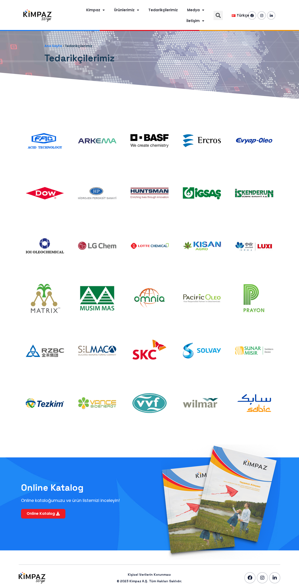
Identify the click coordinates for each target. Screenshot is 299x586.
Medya (193, 9)
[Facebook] (250, 577)
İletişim (193, 20)
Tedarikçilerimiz (163, 9)
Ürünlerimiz (124, 9)
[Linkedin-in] (271, 15)
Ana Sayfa (53, 46)
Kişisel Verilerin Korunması (149, 574)
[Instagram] (261, 15)
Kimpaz (93, 9)
